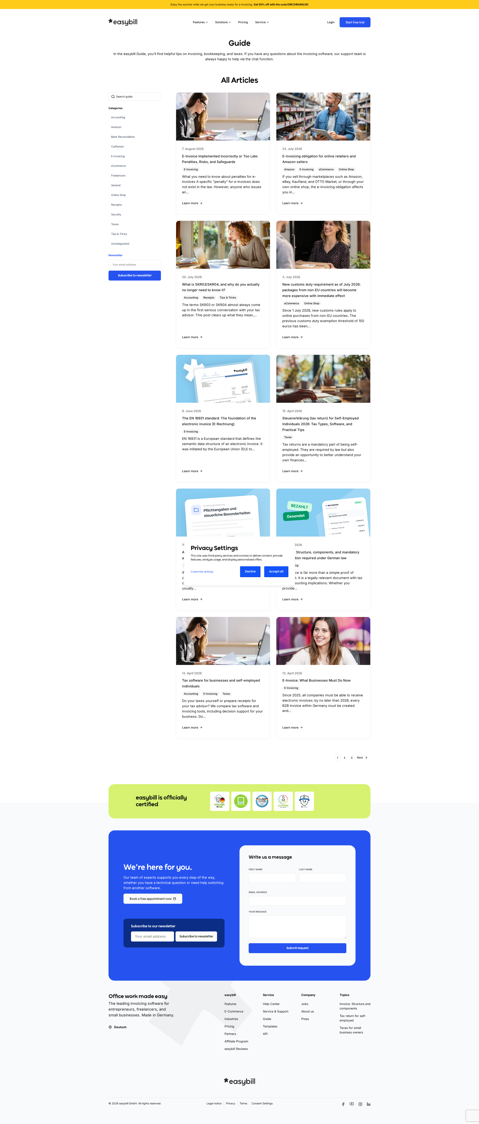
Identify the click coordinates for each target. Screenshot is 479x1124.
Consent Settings (262, 1103)
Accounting (118, 117)
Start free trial (355, 22)
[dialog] (239, 562)
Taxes (114, 224)
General (115, 185)
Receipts (116, 204)
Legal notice (214, 1103)
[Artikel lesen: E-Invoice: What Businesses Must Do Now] (323, 678)
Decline (250, 571)
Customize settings (202, 572)
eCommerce (118, 165)
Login (331, 22)
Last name (305, 869)
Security (116, 214)
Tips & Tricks (119, 233)
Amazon (116, 127)
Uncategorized (120, 243)
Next (360, 757)
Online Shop (118, 195)
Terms (243, 1103)
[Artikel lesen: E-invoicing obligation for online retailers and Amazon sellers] (323, 153)
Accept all (276, 571)
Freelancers (118, 175)
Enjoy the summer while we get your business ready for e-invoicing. (240, 4)
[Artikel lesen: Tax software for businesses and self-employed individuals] (223, 678)
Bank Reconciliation (123, 136)
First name (255, 869)
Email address (258, 892)
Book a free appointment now (151, 899)
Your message (257, 911)
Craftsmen (117, 146)
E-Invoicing (118, 156)
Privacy (230, 1103)
